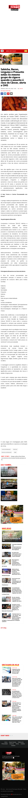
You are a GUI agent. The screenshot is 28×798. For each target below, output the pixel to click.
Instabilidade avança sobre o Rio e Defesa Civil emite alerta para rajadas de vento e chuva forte (12, 591)
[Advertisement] (14, 35)
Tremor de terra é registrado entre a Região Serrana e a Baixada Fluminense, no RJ (11, 537)
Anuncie (11, 744)
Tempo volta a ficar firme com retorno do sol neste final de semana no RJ (13, 458)
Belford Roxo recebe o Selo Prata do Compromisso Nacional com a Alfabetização (11, 572)
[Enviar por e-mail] (11, 93)
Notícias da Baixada (6, 452)
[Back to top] (24, 794)
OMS (15, 452)
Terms (17, 744)
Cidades (23, 744)
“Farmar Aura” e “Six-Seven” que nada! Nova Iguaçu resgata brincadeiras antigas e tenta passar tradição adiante (11, 617)
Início (5, 742)
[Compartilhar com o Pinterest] (8, 93)
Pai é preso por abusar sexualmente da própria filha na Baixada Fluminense (11, 582)
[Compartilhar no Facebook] (2, 93)
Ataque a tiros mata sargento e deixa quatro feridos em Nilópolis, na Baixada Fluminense (11, 608)
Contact (13, 746)
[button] (2, 51)
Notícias (15, 449)
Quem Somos (12, 742)
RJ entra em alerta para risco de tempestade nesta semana (16, 554)
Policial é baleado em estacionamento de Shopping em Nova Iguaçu (17, 547)
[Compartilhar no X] (5, 93)
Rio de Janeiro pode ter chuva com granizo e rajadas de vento (16, 599)
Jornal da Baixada (6, 449)
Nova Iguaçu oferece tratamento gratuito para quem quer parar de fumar (11, 563)
